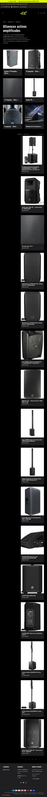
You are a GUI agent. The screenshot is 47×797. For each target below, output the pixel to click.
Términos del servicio (40, 792)
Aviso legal (26, 793)
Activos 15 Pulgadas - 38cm (11, 72)
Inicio (4, 21)
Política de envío (41, 793)
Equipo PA (29, 100)
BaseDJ (9, 792)
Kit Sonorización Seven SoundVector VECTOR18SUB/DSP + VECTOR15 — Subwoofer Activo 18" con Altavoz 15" (31, 168)
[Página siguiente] (39, 759)
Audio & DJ (11, 21)
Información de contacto (18, 793)
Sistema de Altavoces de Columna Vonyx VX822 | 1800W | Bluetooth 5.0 (31, 479)
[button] (2, 13)
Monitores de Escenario (33, 126)
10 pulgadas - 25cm (32, 71)
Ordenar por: (19, 134)
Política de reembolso (31, 792)
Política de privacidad (23, 792)
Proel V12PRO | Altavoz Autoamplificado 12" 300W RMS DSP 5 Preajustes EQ (31, 362)
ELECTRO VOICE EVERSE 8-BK (29, 595)
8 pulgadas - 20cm (10, 126)
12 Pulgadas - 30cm (10, 100)
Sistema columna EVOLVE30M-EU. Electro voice (31, 712)
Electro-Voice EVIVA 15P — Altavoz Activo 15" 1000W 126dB (32, 208)
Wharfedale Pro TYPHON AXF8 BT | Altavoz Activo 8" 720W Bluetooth (32, 323)
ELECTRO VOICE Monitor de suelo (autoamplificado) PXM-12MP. (30, 557)
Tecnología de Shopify (14, 792)
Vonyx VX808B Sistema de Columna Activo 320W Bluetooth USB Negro (32, 440)
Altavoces (18, 21)
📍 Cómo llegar (35, 778)
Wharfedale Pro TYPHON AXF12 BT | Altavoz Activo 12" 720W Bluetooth (32, 284)
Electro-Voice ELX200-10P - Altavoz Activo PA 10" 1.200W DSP (32, 751)
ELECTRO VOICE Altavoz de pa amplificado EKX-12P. (32, 634)
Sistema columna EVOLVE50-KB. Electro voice (31, 673)
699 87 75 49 (6, 769)
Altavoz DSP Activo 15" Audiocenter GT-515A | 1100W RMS (31, 518)
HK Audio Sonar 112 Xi (27, 246)
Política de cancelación (33, 793)
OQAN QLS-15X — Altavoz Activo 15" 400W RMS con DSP (32, 401)
